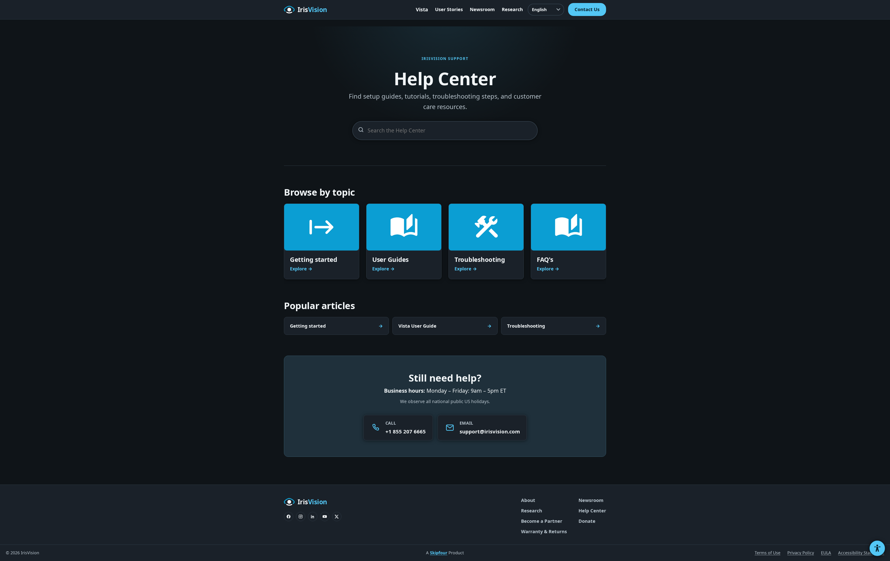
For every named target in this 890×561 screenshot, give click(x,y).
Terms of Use (767, 552)
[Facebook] (288, 516)
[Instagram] (300, 516)
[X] (336, 516)
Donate (586, 521)
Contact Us (587, 9)
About (528, 500)
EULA (826, 552)
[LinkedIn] (312, 516)
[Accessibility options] (877, 548)
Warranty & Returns (544, 531)
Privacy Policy (800, 552)
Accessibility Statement (861, 552)
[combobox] (445, 130)
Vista (422, 9)
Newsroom (482, 9)
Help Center (592, 511)
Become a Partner (541, 521)
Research (512, 9)
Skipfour (438, 552)
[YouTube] (324, 516)
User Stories (449, 9)
